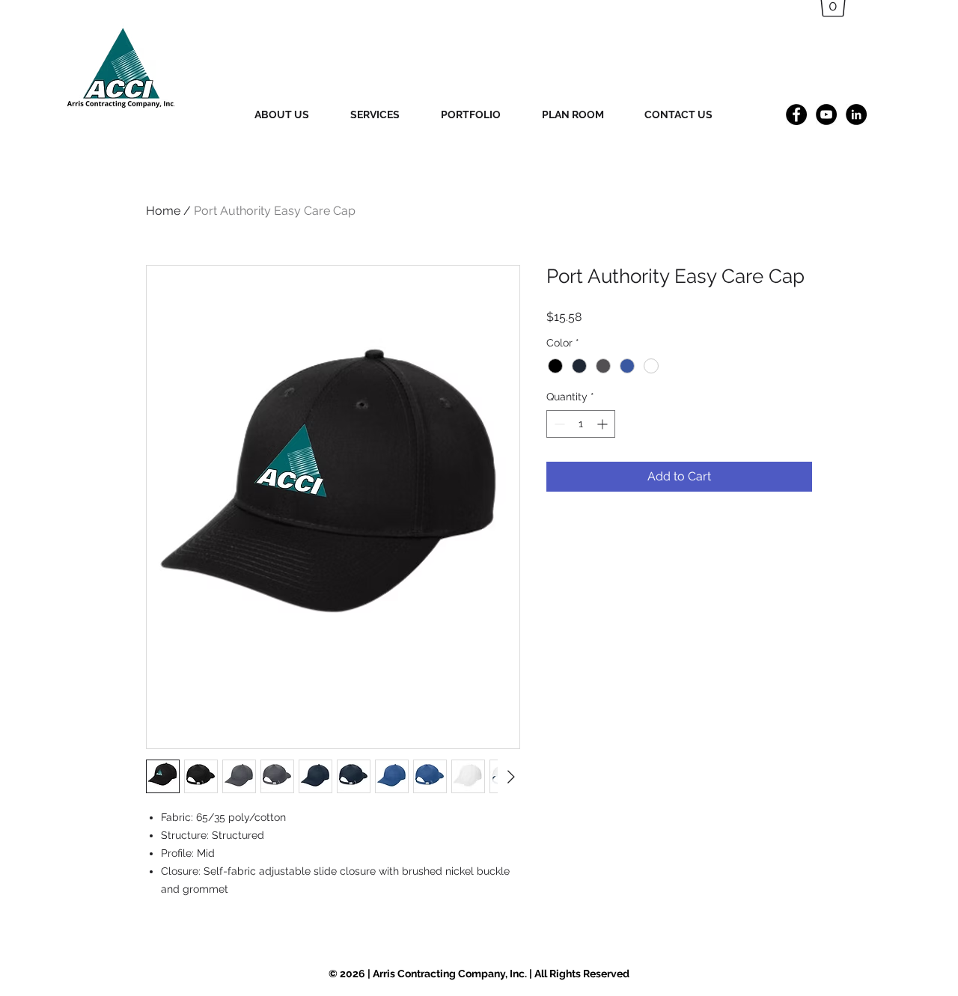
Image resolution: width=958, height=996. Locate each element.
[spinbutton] (580, 424)
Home (163, 211)
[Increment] (603, 424)
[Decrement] (558, 424)
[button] (295, 114)
